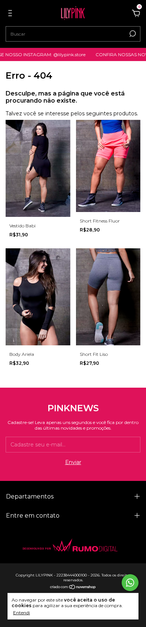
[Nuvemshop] (73, 587)
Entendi (21, 612)
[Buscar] (132, 34)
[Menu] (11, 14)
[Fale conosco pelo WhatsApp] (130, 582)
